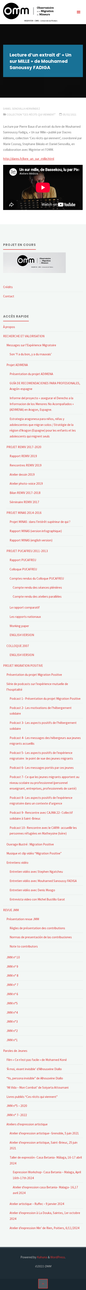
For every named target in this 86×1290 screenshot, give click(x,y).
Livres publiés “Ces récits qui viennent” (32, 1097)
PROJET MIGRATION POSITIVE (23, 666)
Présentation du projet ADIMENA (31, 374)
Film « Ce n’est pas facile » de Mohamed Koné (36, 1060)
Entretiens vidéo (17, 863)
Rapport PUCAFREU (23, 560)
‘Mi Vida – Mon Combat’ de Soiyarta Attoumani (37, 1087)
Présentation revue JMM (22, 919)
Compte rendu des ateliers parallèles (37, 596)
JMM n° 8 (12, 976)
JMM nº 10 (13, 957)
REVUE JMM (11, 910)
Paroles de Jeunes (15, 1051)
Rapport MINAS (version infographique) (36, 531)
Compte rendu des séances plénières (37, 587)
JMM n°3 (12, 1022)
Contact (8, 296)
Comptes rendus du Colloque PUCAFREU (37, 578)
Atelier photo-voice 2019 (26, 484)
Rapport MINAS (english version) (31, 540)
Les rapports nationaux (25, 617)
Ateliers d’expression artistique (27, 1124)
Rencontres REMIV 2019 (26, 465)
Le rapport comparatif (25, 607)
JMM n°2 (12, 1031)
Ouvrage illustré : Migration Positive (30, 844)
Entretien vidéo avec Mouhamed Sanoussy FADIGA (43, 881)
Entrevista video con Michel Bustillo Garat (37, 899)
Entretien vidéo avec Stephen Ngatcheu (36, 872)
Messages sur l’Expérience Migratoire (31, 345)
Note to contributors (24, 946)
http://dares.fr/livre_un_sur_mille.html (28, 159)
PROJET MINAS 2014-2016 (24, 513)
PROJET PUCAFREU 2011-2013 (27, 551)
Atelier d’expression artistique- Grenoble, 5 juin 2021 (44, 1133)
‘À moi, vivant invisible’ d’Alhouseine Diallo (34, 1069)
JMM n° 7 (12, 985)
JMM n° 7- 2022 (16, 1115)
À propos (9, 327)
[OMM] (30, 12)
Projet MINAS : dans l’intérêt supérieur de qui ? (40, 522)
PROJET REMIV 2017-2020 (23, 447)
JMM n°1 (12, 1040)
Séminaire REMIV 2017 (24, 502)
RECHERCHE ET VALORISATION (23, 336)
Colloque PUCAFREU (23, 569)
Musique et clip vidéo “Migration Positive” (34, 853)
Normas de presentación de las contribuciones (41, 937)
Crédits (8, 287)
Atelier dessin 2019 (22, 474)
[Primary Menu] (78, 12)
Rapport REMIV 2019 (23, 456)
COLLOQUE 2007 (17, 646)
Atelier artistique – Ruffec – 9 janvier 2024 (37, 1204)
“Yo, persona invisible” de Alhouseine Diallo (34, 1078)
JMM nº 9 (12, 966)
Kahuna (41, 1257)
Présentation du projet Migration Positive (34, 675)
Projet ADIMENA (17, 365)
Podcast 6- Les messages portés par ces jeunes (42, 768)
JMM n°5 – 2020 (16, 1106)
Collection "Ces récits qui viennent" (31, 114)
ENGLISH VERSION (22, 635)
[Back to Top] (43, 1284)
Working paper (19, 626)
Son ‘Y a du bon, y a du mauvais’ (31, 354)
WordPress (57, 1257)
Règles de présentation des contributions (37, 928)
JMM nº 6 (12, 994)
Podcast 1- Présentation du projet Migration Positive (45, 699)
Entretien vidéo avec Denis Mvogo (32, 890)
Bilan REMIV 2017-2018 (25, 493)
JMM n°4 (12, 1012)
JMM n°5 (12, 1003)
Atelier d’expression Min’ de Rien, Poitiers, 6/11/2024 (44, 1228)
